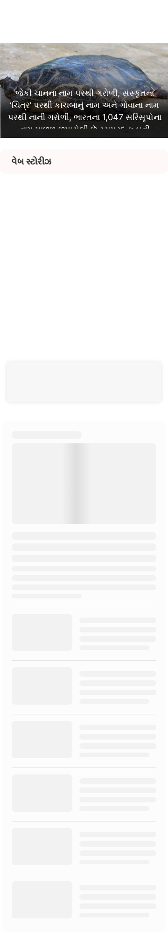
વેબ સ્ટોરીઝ (31, 161)
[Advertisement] (84, 257)
